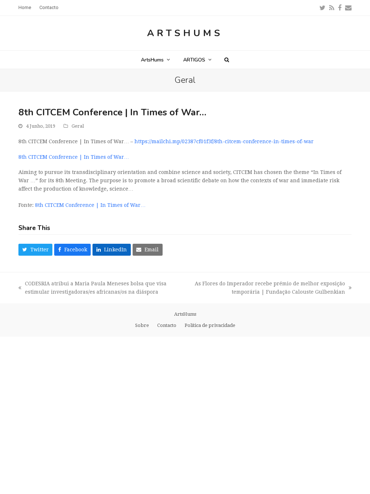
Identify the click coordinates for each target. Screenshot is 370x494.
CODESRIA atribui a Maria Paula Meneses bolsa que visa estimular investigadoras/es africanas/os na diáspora (92, 288)
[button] (227, 60)
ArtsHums (185, 33)
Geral (78, 126)
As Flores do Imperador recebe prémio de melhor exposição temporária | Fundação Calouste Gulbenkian (268, 288)
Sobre (142, 325)
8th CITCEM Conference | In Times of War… (73, 157)
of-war (224, 141)
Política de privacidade (210, 325)
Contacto (166, 325)
